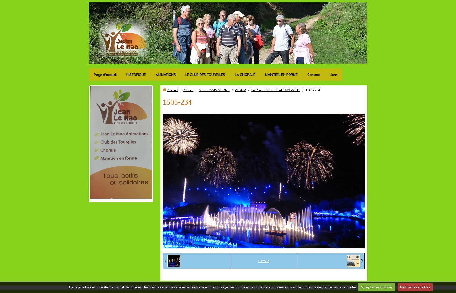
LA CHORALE (245, 77)
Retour (263, 263)
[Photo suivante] (355, 263)
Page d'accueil (105, 77)
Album (188, 93)
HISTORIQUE (136, 77)
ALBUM (240, 93)
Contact (313, 77)
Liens (333, 77)
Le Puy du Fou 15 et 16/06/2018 (275, 93)
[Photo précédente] (172, 263)
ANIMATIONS (166, 77)
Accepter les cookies (377, 287)
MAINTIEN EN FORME (281, 77)
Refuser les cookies (415, 287)
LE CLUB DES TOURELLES (205, 77)
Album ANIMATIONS (214, 93)
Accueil (172, 93)
